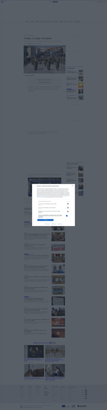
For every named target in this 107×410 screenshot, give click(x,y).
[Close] (73, 186)
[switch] (67, 204)
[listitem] (53, 201)
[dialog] (53, 205)
